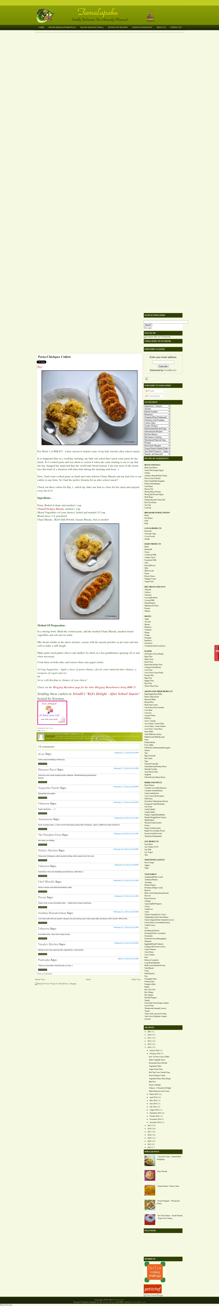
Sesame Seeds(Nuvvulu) (153, 833)
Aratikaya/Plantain (151, 880)
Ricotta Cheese (150, 576)
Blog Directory (6, 1305)
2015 (149, 1125)
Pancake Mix (149, 675)
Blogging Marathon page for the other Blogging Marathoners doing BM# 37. (95, 687)
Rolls (146, 523)
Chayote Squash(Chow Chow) (155, 914)
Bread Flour (149, 662)
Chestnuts (148, 595)
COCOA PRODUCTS (153, 528)
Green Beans (149, 952)
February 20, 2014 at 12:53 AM (126, 881)
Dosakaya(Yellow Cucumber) (155, 933)
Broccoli (147, 896)
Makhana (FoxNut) (151, 606)
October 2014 (154, 1116)
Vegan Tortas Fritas (156, 1069)
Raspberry (148, 640)
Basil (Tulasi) (149, 785)
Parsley (147, 825)
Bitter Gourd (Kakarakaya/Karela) (156, 893)
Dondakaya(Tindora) (152, 931)
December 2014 (155, 1122)
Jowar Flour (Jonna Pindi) (154, 673)
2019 (149, 1138)
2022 (149, 1147)
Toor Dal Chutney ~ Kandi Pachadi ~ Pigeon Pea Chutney (169, 1217)
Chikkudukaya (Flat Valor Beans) (156, 917)
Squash (147, 1000)
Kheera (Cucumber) (152, 960)
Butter (147, 547)
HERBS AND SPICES (153, 783)
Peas (146, 976)
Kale (146, 957)
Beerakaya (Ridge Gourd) (154, 888)
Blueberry (148, 627)
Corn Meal (148, 710)
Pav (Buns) (149, 518)
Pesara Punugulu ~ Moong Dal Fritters (168, 1202)
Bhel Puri (152, 1082)
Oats (146, 753)
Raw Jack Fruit (150, 990)
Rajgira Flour (149, 681)
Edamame (148, 941)
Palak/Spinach (149, 973)
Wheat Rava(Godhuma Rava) (155, 777)
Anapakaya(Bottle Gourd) (154, 877)
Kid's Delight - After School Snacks (113, 693)
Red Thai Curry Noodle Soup (159, 1072)
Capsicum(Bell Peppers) (153, 904)
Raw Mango (149, 992)
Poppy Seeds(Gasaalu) (153, 828)
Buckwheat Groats (151, 705)
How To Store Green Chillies (159, 1057)
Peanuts (147, 608)
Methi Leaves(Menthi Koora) (155, 965)
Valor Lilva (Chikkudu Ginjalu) (156, 1016)
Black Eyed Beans (151, 468)
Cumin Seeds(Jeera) (152, 793)
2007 (149, 1032)
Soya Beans (149, 844)
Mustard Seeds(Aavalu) (153, 823)
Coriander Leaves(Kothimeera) (155, 788)
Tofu (146, 855)
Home (41, 27)
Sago (146, 761)
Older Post (136, 979)
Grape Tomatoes (150, 949)
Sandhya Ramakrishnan (52, 913)
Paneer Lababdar (155, 1085)
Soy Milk (148, 850)
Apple (147, 619)
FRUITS (148, 616)
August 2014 (154, 1110)
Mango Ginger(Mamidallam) (155, 815)
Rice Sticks (148, 758)
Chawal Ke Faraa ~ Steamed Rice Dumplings (169, 1158)
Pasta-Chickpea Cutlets (54, 356)
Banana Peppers (150, 885)
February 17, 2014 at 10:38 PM (126, 787)
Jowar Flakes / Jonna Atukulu (155, 726)
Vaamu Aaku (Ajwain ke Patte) (155, 1014)
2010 (149, 1035)
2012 (149, 1041)
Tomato (147, 1011)
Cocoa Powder (150, 536)
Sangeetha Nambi (48, 788)
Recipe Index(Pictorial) (92, 27)
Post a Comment (44, 974)
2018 (149, 1135)
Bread (108, 736)
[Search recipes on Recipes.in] (153, 1295)
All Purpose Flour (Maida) (154, 654)
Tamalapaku (110, 10)
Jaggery (147, 865)
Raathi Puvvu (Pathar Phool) (155, 831)
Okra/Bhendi (149, 968)
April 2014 (153, 1097)
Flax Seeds (148, 807)
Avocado (148, 622)
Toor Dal (148, 505)
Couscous (148, 713)
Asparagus (148, 882)
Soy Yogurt (149, 852)
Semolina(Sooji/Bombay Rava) (155, 766)
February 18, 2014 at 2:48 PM (126, 865)
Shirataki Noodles (151, 769)
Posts (150, 391)
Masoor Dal (149, 489)
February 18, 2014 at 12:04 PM (126, 849)
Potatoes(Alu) (149, 981)
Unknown (43, 803)
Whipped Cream (150, 579)
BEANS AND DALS (152, 465)
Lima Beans (149, 486)
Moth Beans (149, 497)
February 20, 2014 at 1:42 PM (126, 896)
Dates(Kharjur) (150, 603)
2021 (149, 1144)
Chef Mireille (46, 882)
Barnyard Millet (150, 699)
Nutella (147, 539)
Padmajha (44, 960)
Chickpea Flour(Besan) (153, 667)
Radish (147, 987)
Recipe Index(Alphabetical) (62, 27)
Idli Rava (148, 718)
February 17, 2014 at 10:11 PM (126, 768)
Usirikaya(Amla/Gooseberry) (155, 646)
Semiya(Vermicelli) (151, 764)
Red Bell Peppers (151, 998)
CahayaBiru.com (139, 1302)
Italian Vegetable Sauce (157, 1060)
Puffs (146, 521)
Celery (147, 912)
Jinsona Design (109, 1302)
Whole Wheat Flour (151, 686)
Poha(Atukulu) (150, 742)
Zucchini (148, 1019)
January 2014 (154, 1050)
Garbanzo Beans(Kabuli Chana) (156, 476)
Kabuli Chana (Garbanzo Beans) (65, 738)
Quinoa (147, 750)
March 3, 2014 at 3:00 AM (128, 959)
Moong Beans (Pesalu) (153, 492)
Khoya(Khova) (150, 565)
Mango (147, 632)
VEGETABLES (151, 874)
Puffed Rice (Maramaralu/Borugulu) (157, 748)
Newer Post (40, 979)
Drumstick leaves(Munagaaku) (155, 939)
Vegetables (89, 738)
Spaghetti (148, 774)
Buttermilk (148, 549)
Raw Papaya (149, 995)
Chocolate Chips (150, 534)
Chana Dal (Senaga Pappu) (154, 470)
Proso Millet (149, 745)
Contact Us (176, 27)
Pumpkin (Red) (150, 984)
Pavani (42, 897)
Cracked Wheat (150, 716)
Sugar (147, 868)
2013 (149, 1044)
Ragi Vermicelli (150, 756)
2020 (149, 1141)
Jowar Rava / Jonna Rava (153, 729)
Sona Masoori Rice (151, 772)
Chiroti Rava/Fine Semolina (154, 707)
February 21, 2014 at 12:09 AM (126, 912)
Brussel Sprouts (150, 898)
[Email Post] (96, 738)
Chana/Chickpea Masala (50, 508)
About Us (161, 27)
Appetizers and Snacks (64, 736)
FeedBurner (170, 370)
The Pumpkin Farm (49, 835)
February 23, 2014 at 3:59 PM (126, 943)
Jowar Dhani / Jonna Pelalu (154, 724)
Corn (146, 928)
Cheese (147, 552)
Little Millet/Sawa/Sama (153, 734)
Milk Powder (149, 571)
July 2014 (153, 1107)
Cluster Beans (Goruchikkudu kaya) (157, 922)
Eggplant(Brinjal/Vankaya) (154, 944)
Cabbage (148, 901)
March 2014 (154, 1094)
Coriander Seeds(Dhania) (153, 791)
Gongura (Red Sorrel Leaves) (155, 947)
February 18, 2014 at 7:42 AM (126, 818)
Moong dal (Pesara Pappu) (154, 494)
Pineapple (148, 638)
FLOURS (148, 651)
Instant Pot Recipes (118, 27)
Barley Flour (149, 659)
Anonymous (45, 819)
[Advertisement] (88, 332)
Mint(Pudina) (149, 820)
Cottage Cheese (150, 557)
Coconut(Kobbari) (151, 598)
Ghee (146, 563)
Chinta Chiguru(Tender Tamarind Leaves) (159, 920)
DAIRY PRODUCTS (153, 544)
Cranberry (148, 630)
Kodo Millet (149, 732)
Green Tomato (149, 955)
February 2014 (155, 1054)
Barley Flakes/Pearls (152, 697)
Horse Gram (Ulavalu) (152, 478)
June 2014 (153, 1104)
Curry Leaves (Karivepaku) (154, 796)
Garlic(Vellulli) (150, 809)
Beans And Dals (81, 736)
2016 (149, 1129)
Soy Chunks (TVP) (151, 847)
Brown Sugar (149, 862)
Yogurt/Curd (149, 581)
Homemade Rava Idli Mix (158, 1063)
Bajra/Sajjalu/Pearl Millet (153, 694)
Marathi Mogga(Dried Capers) (155, 817)
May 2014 (153, 1100)
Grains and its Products (122, 736)
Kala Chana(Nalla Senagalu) (154, 481)
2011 (149, 1038)
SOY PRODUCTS (152, 841)
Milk (146, 568)
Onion (147, 971)
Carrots (147, 906)
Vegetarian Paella (155, 1066)
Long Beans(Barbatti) (152, 963)
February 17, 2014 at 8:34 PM (126, 753)
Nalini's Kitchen (48, 850)
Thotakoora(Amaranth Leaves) (155, 1008)
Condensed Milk (150, 555)
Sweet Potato (149, 1006)
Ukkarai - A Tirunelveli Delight (160, 1088)
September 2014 (155, 1113)
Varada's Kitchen (48, 944)
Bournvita (148, 531)
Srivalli (78, 693)
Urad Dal (148, 508)
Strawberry (148, 643)
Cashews (148, 592)
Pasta (81, 738)
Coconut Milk (149, 600)
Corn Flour (148, 670)
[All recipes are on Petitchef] (153, 1292)
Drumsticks (149, 936)
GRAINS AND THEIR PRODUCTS (159, 691)
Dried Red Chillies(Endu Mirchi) (156, 801)
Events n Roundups (142, 27)
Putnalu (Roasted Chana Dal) (155, 500)
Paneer (147, 573)
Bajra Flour (149, 657)
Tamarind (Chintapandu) (153, 836)
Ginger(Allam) (150, 812)
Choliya (147, 473)
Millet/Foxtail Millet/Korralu (155, 737)
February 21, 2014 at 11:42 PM (126, 927)
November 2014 (155, 1119)
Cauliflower (149, 909)
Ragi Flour (148, 678)
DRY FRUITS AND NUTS (155, 587)
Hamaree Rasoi (47, 769)
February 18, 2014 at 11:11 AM (126, 834)
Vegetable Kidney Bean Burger (160, 1079)
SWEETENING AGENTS (155, 860)
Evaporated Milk (150, 560)
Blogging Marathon (96, 736)
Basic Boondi (162, 1171)
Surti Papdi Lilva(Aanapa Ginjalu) (157, 1003)
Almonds (148, 590)
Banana (147, 624)
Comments (153, 396)
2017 (149, 1132)
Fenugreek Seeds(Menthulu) (155, 804)
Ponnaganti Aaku (151, 979)
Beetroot (147, 890)
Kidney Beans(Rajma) (152, 484)
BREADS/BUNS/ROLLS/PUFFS (157, 513)
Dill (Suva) (148, 799)
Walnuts (147, 611)
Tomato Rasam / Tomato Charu (168, 1186)
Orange (147, 635)
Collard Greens (150, 925)
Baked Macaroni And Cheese (159, 1091)
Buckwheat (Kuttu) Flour (153, 665)
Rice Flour (148, 683)
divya (41, 754)
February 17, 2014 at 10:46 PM (126, 802)
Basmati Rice (149, 702)
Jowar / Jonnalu (150, 721)
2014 (149, 1047)
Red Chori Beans (151, 502)
